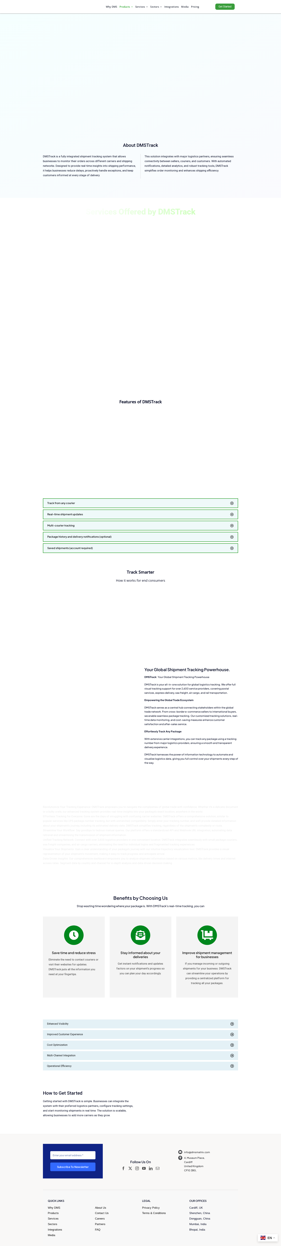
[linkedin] (151, 1168)
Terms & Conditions (154, 1213)
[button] (140, 503)
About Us (100, 1207)
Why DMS (54, 1207)
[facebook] (123, 1168)
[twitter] (130, 1168)
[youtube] (144, 1168)
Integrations (55, 1229)
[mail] (157, 1168)
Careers (100, 1218)
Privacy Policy (151, 1207)
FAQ (97, 1229)
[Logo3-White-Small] (59, 5)
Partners (100, 1224)
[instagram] (137, 1168)
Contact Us (102, 1213)
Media (51, 1235)
